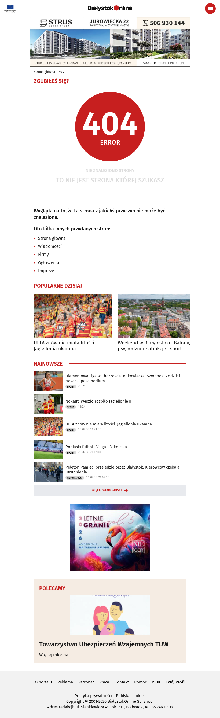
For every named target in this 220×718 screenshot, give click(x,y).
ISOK (156, 682)
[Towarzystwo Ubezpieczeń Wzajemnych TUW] (110, 615)
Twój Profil (175, 682)
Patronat (86, 682)
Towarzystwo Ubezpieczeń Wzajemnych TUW (103, 644)
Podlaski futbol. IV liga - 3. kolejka (96, 446)
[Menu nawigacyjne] (210, 8)
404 (61, 72)
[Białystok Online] (110, 8)
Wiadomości (50, 246)
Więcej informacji (56, 654)
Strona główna (44, 72)
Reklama (65, 682)
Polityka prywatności (93, 695)
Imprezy (46, 270)
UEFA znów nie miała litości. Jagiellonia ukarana (64, 346)
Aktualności (74, 478)
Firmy (43, 254)
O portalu (43, 682)
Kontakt (122, 682)
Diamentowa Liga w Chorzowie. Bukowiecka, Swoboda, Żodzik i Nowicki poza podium (122, 378)
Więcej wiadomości (107, 490)
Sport (70, 386)
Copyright (75, 701)
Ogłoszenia (48, 262)
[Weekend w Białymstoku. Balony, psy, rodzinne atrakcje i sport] (157, 316)
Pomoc (140, 682)
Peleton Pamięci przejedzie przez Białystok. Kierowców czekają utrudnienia (122, 469)
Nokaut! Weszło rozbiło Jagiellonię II (98, 401)
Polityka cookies (130, 695)
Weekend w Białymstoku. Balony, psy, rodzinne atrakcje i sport (154, 346)
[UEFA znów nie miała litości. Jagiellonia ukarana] (73, 316)
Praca (104, 682)
